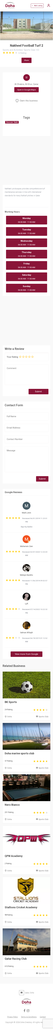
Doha (9, 716)
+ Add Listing (37, 6)
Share (26, 60)
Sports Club (43, 716)
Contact (43, 1017)
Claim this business (29, 100)
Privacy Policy (12, 1017)
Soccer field (12, 122)
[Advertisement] (26, 320)
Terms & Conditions (29, 1017)
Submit (38, 391)
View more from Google (26, 654)
